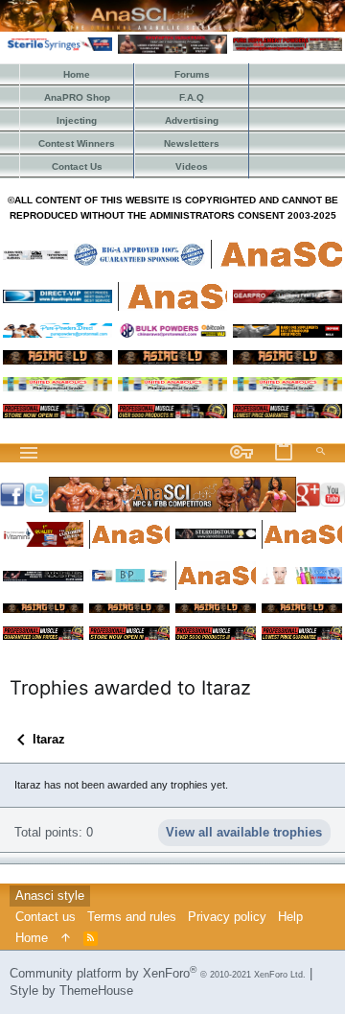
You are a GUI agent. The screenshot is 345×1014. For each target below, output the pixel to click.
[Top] (66, 938)
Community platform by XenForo (158, 973)
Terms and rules (131, 916)
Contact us (45, 916)
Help (290, 916)
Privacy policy (227, 916)
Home (31, 938)
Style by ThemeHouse (71, 990)
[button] (29, 453)
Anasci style (49, 895)
